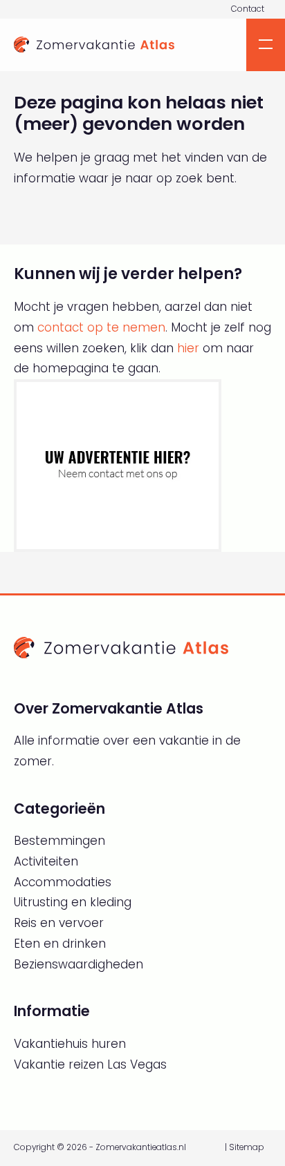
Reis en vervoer (59, 923)
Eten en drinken (60, 943)
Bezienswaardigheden (78, 964)
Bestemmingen (59, 840)
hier (188, 348)
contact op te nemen (101, 327)
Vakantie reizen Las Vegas (90, 1064)
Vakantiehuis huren (70, 1043)
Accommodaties (62, 882)
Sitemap (246, 1147)
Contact (247, 9)
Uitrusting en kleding (72, 902)
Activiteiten (46, 861)
